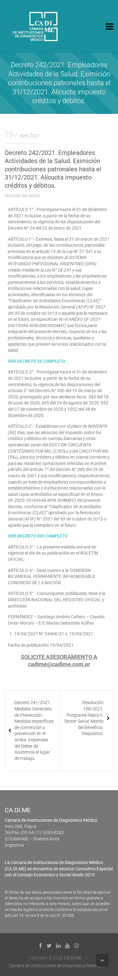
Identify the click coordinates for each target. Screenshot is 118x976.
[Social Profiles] (40, 946)
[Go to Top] (102, 960)
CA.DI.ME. (73, 957)
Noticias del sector (23, 195)
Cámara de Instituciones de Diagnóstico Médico (54, 965)
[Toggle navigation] (109, 26)
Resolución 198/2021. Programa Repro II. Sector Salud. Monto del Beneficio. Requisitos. (84, 718)
